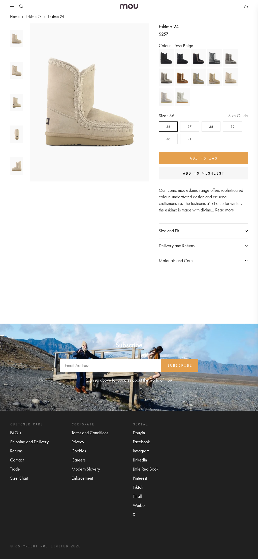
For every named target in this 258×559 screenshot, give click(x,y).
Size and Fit (169, 231)
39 (233, 126)
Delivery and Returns (177, 246)
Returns (16, 451)
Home (15, 16)
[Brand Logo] (129, 6)
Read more (224, 210)
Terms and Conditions (90, 433)
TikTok (138, 487)
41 (189, 139)
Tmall (137, 496)
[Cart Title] (246, 7)
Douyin (139, 433)
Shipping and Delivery (29, 442)
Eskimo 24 (34, 16)
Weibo (139, 505)
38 (211, 126)
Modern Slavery (86, 469)
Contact (17, 460)
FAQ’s (15, 433)
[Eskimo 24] (166, 58)
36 (168, 126)
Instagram (141, 451)
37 (189, 126)
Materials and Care (176, 260)
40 (168, 139)
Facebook (141, 442)
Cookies (79, 451)
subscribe (179, 365)
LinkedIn (140, 460)
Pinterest (140, 478)
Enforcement (82, 478)
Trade (15, 469)
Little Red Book (145, 469)
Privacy (78, 442)
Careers (78, 460)
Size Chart (19, 478)
